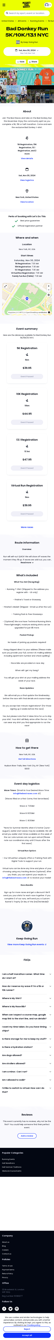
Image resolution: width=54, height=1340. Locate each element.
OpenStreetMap (32, 312)
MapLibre (11, 312)
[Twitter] (11, 1311)
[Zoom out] (49, 290)
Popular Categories (12, 1152)
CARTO (21, 312)
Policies (6, 1259)
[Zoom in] (49, 286)
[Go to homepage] (26, 5)
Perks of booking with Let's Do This (27, 216)
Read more (26, 562)
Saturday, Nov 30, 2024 (27, 260)
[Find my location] (49, 295)
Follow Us (7, 1301)
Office (5, 1283)
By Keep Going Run (29, 42)
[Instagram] (18, 1311)
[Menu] (10, 5)
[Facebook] (5, 1311)
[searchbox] (27, 13)
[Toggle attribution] (49, 312)
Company (7, 1235)
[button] (27, 299)
